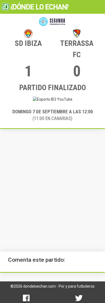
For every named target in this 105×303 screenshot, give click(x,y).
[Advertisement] (52, 190)
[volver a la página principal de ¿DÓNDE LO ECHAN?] (35, 6)
